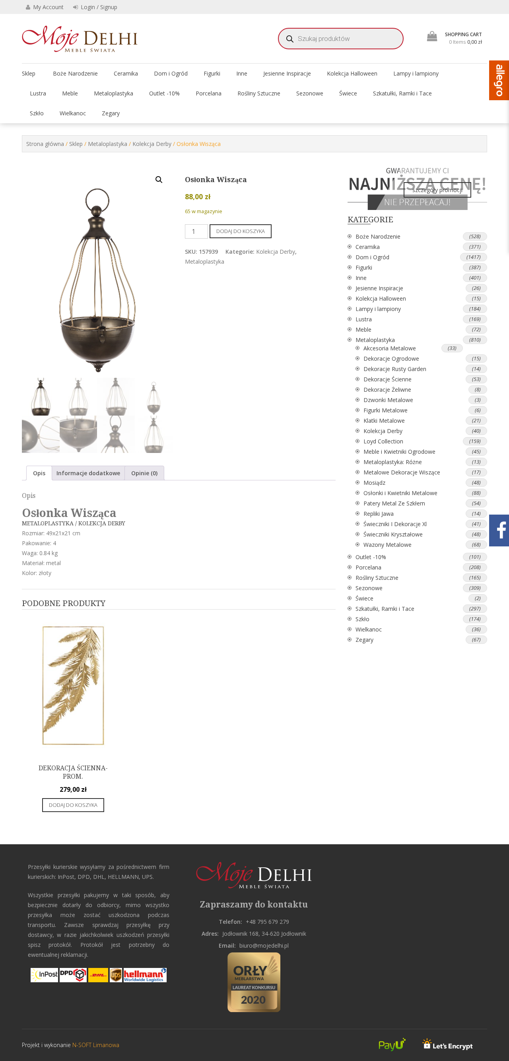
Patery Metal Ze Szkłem (394, 503)
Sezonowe (309, 93)
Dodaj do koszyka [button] (73, 804)
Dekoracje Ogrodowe (391, 358)
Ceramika (126, 73)
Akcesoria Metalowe (389, 348)
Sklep (28, 73)
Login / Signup (98, 7)
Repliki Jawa (378, 513)
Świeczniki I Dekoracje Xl (395, 524)
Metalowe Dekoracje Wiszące (401, 472)
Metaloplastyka (113, 93)
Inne (241, 73)
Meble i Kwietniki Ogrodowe (399, 451)
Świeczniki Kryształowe (393, 534)
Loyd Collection (383, 441)
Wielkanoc (73, 113)
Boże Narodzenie (75, 73)
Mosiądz (374, 482)
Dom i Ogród (171, 73)
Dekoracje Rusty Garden (394, 369)
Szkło (37, 113)
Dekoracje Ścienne (387, 379)
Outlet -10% (164, 93)
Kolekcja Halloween (352, 73)
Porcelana (208, 93)
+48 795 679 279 (267, 921)
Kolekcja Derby (151, 144)
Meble (70, 93)
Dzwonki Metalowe (388, 400)
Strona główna (45, 144)
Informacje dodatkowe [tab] (88, 473)
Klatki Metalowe (384, 420)
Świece (348, 93)
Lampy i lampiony (416, 73)
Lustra (38, 93)
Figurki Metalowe (385, 410)
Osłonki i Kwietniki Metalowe (400, 493)
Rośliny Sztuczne (258, 93)
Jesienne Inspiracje (287, 73)
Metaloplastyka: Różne (392, 462)
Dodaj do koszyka (240, 231)
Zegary (111, 113)
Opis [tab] (39, 473)
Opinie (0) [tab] (144, 473)
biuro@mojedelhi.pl (264, 945)
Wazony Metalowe (387, 544)
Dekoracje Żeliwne (387, 389)
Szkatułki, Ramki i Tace (402, 93)
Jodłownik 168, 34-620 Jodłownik (264, 933)
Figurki (212, 73)
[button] (159, 180)
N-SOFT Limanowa (95, 1045)
